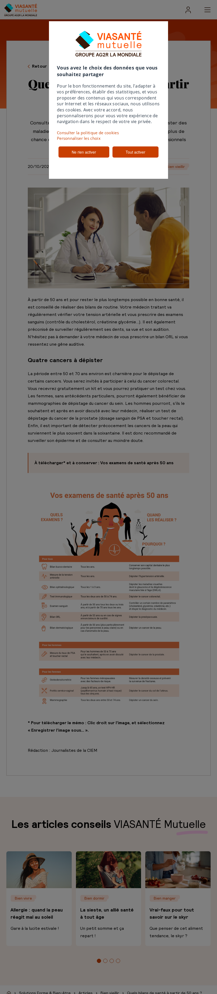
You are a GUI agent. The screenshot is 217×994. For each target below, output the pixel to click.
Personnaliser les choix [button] (79, 138)
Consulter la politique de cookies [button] (88, 132)
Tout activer (135, 152)
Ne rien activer (84, 152)
